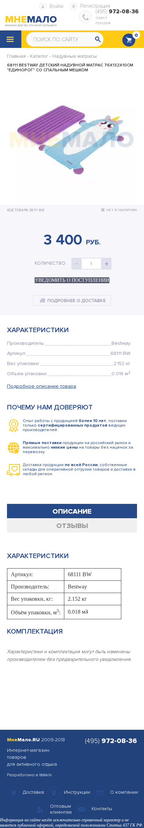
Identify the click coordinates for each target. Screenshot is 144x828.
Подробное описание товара (41, 386)
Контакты (102, 809)
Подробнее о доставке (72, 300)
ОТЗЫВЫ (72, 526)
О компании (124, 792)
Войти (56, 6)
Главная (16, 56)
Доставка (33, 792)
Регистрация (95, 6)
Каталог (39, 56)
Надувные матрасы (74, 56)
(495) (117, 11)
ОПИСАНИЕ (72, 511)
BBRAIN (45, 775)
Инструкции (77, 792)
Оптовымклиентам (61, 809)
